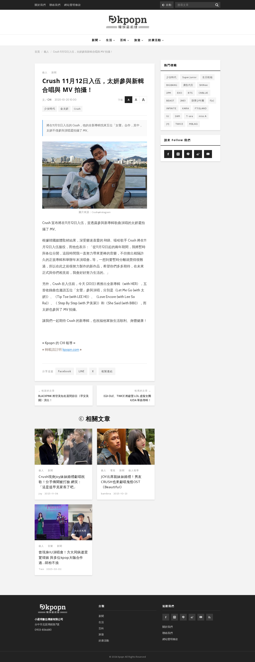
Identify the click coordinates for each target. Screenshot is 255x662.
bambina (106, 493)
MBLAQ (193, 123)
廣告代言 (188, 84)
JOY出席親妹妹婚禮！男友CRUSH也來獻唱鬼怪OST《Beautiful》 (121, 481)
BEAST (170, 100)
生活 (109, 40)
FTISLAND (200, 108)
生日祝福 (207, 77)
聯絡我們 (55, 4)
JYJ (167, 123)
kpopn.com (71, 350)
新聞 (95, 40)
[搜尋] (216, 5)
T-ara (189, 116)
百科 (123, 40)
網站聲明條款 (72, 4)
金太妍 (64, 108)
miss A (202, 116)
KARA (185, 108)
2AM (177, 116)
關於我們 (40, 4)
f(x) (212, 100)
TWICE (179, 123)
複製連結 (107, 371)
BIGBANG (171, 84)
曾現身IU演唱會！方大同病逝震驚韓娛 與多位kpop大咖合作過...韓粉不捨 (63, 557)
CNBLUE (203, 92)
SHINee (203, 84)
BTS (190, 92)
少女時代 (49, 108)
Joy (40, 493)
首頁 (37, 51)
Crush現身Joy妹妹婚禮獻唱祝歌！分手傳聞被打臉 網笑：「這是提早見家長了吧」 (62, 481)
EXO (179, 92)
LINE (81, 371)
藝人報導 (133, 470)
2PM (168, 92)
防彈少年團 (198, 100)
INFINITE (171, 108)
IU (167, 116)
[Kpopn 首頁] (127, 22)
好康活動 (154, 40)
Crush (77, 108)
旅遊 (137, 40)
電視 (112, 470)
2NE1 (183, 100)
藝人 (46, 51)
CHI (49, 99)
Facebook (64, 371)
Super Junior (189, 77)
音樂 (50, 545)
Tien (41, 569)
